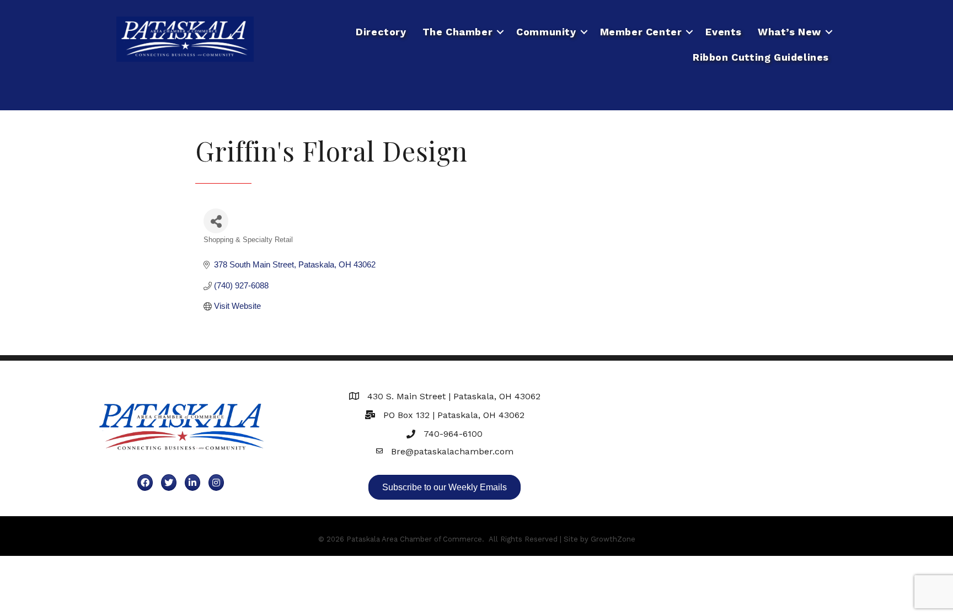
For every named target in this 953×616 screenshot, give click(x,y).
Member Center (641, 32)
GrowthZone (613, 539)
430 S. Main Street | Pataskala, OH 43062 (453, 396)
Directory (381, 32)
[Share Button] (216, 220)
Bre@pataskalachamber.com (452, 451)
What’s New (789, 32)
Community (546, 32)
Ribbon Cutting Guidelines (761, 57)
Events (723, 32)
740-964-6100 (453, 433)
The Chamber (457, 32)
